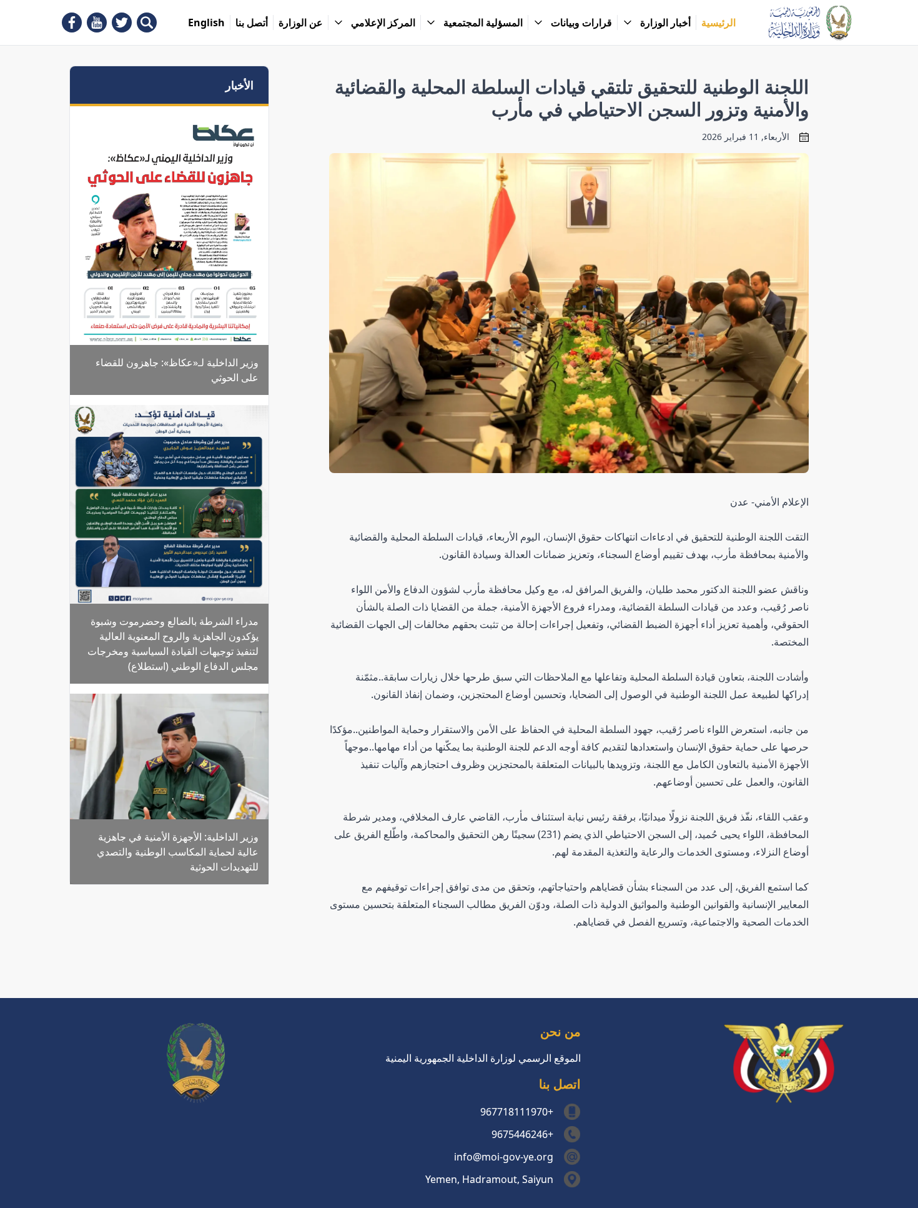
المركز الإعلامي (383, 22)
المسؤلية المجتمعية (483, 22)
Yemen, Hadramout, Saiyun (489, 1179)
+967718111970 (516, 1112)
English (206, 22)
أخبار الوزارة (665, 22)
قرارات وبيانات (581, 22)
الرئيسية (718, 22)
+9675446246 (522, 1134)
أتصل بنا (251, 22)
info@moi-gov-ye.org (503, 1157)
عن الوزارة (301, 22)
